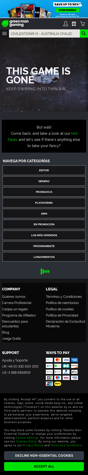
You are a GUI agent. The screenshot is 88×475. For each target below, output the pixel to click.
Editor (44, 170)
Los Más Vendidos (44, 235)
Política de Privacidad (62, 315)
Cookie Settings (27, 437)
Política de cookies (60, 309)
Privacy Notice (33, 445)
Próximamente (44, 246)
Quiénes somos (14, 296)
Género (44, 181)
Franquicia (44, 191)
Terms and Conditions (66, 445)
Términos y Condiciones (64, 296)
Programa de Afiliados (19, 315)
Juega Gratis (11, 338)
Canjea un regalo (15, 309)
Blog (5, 332)
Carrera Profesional (16, 302)
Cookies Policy (26, 441)
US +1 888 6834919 (16, 372)
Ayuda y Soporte (15, 360)
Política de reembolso (62, 302)
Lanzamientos (44, 257)
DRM (44, 213)
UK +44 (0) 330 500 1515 (20, 366)
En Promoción (44, 224)
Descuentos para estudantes (15, 323)
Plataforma (44, 202)
